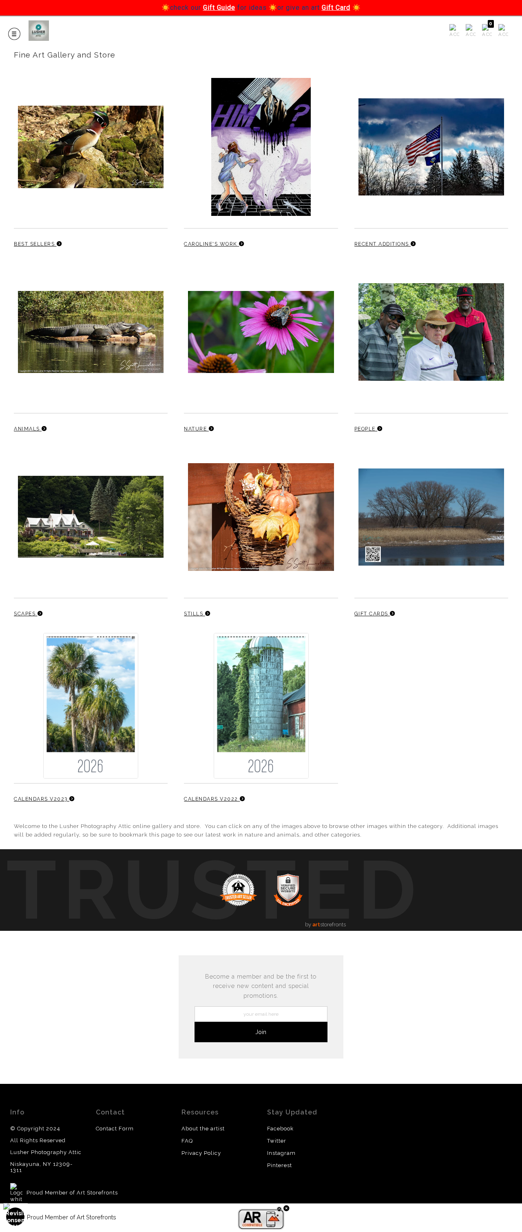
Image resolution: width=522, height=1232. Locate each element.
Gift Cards (372, 613)
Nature (196, 429)
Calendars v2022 (212, 799)
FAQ (187, 1141)
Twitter (276, 1141)
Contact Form (115, 1128)
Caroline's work (211, 244)
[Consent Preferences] (15, 1216)
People (366, 429)
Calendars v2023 (41, 799)
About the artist (203, 1128)
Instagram (281, 1153)
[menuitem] (454, 31)
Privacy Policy (201, 1153)
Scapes (26, 613)
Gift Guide (219, 7)
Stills (194, 613)
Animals (28, 429)
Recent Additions (382, 244)
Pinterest (279, 1165)
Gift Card (336, 7)
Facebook (280, 1128)
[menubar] (477, 31)
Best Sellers (35, 244)
